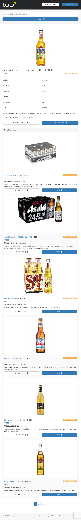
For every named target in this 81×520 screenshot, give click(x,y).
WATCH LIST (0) (21, 190)
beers (24, 181)
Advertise (54, 516)
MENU (69, 4)
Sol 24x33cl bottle (11, 298)
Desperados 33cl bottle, (14, 481)
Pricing (47, 516)
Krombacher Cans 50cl (13, 175)
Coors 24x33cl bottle (12, 358)
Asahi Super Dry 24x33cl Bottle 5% (18, 237)
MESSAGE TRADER (20, 123)
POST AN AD (49, 4)
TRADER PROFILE (59, 123)
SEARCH (40, 19)
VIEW (59, 190)
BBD (7, 178)
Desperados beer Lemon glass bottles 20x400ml (29, 69)
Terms (68, 516)
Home (41, 516)
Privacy (61, 516)
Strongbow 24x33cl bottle (14, 420)
